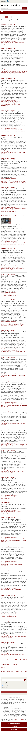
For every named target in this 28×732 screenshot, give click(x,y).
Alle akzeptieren (14, 726)
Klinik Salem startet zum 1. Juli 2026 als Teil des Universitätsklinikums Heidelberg (14, 431)
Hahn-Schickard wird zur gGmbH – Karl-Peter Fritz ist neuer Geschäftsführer (14, 113)
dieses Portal (5, 685)
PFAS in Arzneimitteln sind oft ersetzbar (13, 359)
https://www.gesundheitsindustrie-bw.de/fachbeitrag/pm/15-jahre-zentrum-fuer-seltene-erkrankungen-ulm (14, 497)
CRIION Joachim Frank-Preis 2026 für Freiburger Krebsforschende (13, 598)
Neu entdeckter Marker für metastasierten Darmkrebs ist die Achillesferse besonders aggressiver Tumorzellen (14, 190)
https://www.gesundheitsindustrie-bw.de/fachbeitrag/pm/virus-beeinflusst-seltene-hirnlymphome (12, 43)
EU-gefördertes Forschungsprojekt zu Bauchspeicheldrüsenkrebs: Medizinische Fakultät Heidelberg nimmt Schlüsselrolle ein (14, 82)
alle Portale (5, 687)
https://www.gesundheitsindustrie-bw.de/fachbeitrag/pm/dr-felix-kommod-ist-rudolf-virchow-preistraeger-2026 (13, 471)
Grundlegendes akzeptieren (14, 723)
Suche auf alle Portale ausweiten (9, 664)
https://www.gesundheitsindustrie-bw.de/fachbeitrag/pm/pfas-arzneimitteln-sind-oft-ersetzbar (13, 375)
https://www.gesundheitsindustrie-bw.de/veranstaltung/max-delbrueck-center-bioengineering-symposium (11, 512)
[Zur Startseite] (13, 5)
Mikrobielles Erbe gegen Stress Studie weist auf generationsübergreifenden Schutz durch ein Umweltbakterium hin (13, 52)
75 (13, 17)
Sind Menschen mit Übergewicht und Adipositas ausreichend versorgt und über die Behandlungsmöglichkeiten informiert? (14, 162)
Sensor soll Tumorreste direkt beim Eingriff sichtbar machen (12, 226)
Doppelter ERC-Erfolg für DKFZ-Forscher (11, 138)
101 (24, 659)
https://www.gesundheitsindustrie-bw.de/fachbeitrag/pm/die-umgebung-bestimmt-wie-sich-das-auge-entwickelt (13, 636)
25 (7, 17)
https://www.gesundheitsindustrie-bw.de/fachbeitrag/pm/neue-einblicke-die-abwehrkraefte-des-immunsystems (11, 590)
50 (10, 17)
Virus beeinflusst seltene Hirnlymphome (13, 26)
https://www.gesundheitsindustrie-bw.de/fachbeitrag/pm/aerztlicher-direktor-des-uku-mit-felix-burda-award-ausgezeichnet (13, 294)
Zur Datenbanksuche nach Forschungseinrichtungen (14, 671)
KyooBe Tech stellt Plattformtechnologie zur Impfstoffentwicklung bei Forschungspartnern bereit (13, 333)
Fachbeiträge (4, 694)
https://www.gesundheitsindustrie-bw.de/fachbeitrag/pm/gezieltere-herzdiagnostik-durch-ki (12, 654)
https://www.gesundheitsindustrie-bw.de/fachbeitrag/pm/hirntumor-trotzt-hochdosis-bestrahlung (13, 423)
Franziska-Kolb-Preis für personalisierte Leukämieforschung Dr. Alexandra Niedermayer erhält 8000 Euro (13, 252)
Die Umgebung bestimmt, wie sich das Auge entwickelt (13, 623)
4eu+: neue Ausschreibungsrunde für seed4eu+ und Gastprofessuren (12, 548)
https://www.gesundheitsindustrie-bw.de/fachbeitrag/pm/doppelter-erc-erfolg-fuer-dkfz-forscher (13, 152)
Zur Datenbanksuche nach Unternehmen (11, 668)
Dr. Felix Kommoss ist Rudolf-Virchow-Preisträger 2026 (13, 453)
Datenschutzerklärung (19, 719)
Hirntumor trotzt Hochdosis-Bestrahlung (14, 413)
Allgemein (3, 692)
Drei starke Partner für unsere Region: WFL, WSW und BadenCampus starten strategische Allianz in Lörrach (13, 384)
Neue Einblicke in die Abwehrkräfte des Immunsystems (13, 572)
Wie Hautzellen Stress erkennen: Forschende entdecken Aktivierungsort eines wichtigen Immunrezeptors (13, 521)
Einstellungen (14, 729)
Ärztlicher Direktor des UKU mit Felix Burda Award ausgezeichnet (13, 277)
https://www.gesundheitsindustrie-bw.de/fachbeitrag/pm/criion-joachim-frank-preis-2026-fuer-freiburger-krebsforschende (14, 615)
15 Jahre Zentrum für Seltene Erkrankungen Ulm (9, 480)
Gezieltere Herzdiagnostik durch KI (12, 644)
